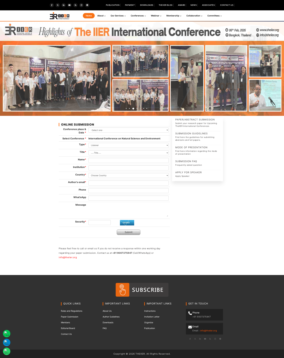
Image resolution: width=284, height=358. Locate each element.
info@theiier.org (68, 257)
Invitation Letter (151, 316)
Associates (208, 5)
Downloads (146, 5)
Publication (113, 5)
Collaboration (193, 15)
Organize (148, 322)
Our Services (117, 15)
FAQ (105, 328)
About (100, 15)
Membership (172, 15)
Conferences (137, 15)
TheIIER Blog (166, 5)
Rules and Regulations (71, 311)
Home (89, 15)
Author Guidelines (111, 316)
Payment (130, 5)
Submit (129, 232)
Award (181, 5)
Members (65, 322)
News (194, 5)
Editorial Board (68, 328)
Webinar (155, 15)
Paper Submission (69, 316)
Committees (213, 15)
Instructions (149, 311)
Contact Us (226, 5)
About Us (107, 311)
